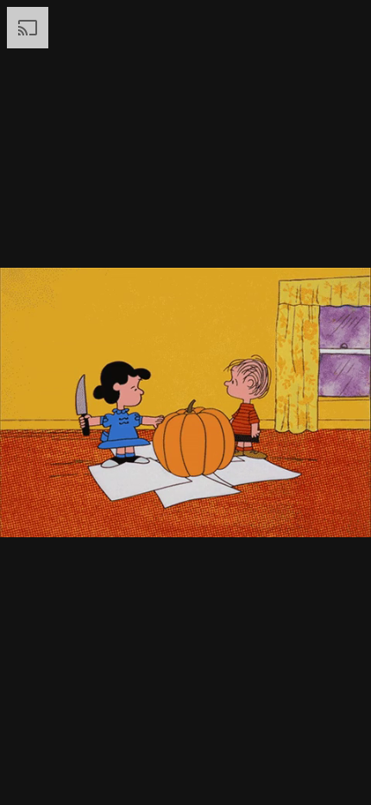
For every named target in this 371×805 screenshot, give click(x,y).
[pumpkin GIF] (185, 402)
